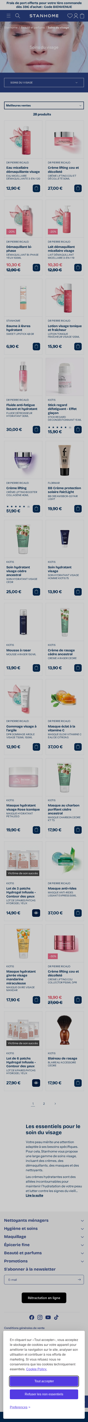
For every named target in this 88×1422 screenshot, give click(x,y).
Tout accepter (44, 1381)
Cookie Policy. (36, 1369)
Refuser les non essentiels (44, 1394)
